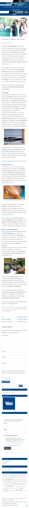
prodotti (12, 308)
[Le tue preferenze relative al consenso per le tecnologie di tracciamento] (26, 505)
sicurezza (16, 308)
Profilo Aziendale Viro (7, 461)
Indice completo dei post (7, 468)
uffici (7, 491)
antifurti (8, 474)
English (4, 392)
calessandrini (8, 310)
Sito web (4, 363)
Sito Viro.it (5, 462)
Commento (5, 335)
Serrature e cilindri (23, 307)
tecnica (20, 308)
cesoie (21, 477)
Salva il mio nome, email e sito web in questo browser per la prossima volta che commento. (13, 372)
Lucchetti (17, 307)
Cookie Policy (9, 505)
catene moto (17, 477)
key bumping (19, 480)
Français (8, 392)
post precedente (8, 231)
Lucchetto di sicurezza (13, 483)
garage (8, 480)
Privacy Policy (4, 505)
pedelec (11, 484)
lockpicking (24, 480)
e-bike (20, 479)
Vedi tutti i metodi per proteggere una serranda (13, 161)
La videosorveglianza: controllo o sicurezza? (7, 319)
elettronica (24, 479)
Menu (14, 14)
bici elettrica (9, 475)
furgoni (4, 480)
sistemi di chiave (11, 490)
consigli (8, 308)
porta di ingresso (18, 484)
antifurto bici (17, 474)
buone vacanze (8, 477)
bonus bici (19, 475)
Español (13, 392)
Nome (4, 351)
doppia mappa (15, 479)
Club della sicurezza (15, 3)
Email (3, 357)
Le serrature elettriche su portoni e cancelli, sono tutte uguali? (21, 319)
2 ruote (5, 474)
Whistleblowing (15, 505)
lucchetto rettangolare (21, 483)
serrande (10, 488)
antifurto (13, 474)
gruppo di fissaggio (13, 480)
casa (13, 477)
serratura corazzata (16, 488)
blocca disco (14, 475)
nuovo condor (7, 484)
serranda (7, 488)
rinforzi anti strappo (17, 486)
